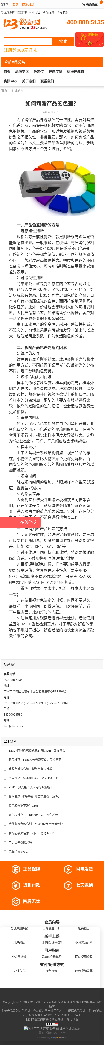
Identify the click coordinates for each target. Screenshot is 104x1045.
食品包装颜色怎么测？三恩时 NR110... (34, 833)
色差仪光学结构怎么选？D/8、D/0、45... (35, 778)
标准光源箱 (75, 71)
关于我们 (29, 81)
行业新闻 (17, 90)
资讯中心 (10, 81)
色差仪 (39, 71)
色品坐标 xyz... (18, 851)
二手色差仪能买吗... (21, 842)
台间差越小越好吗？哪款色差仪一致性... (34, 796)
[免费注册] (28, 4)
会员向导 (52, 922)
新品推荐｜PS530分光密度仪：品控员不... (36, 760)
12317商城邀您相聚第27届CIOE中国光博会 (37, 750)
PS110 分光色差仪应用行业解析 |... (31, 787)
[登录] (15, 4)
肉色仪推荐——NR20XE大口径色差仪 (33, 815)
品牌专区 (22, 71)
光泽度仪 (55, 71)
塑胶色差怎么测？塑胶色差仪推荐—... (33, 769)
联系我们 (47, 81)
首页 (7, 71)
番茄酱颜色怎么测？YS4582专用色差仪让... (37, 824)
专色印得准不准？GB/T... (24, 805)
